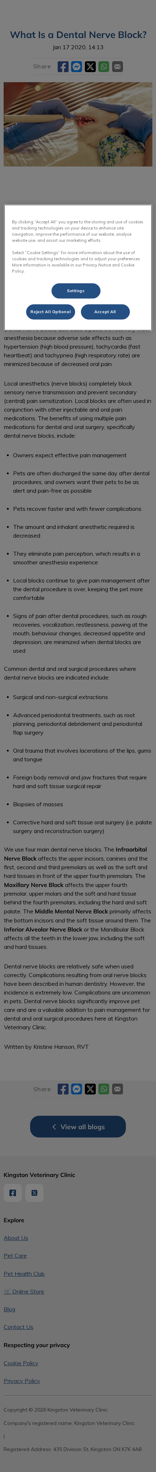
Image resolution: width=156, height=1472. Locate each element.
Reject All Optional (50, 311)
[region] (78, 267)
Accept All (105, 311)
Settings (76, 290)
